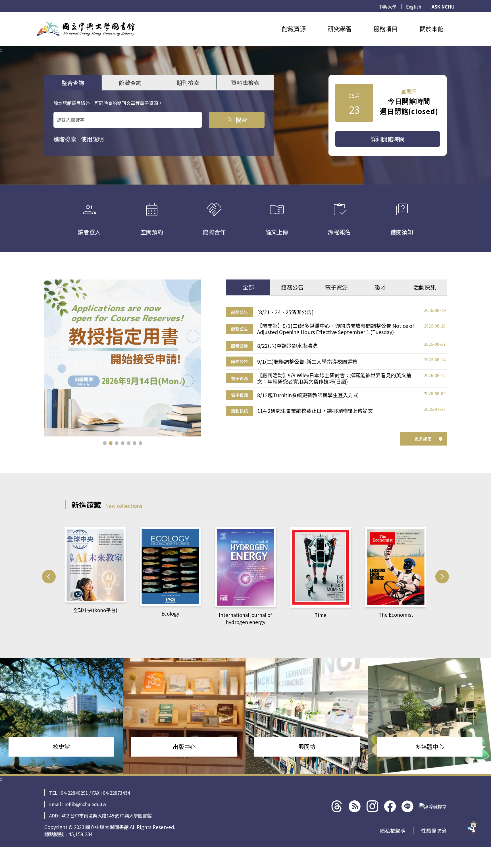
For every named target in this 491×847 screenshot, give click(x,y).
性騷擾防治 (434, 830)
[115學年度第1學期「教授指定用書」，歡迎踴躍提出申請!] (122, 357)
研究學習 (340, 28)
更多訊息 (423, 439)
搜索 (236, 119)
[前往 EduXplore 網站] (472, 828)
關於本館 (432, 28)
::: (1, 15)
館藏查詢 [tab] (130, 82)
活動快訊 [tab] (424, 287)
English (413, 6)
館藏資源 (294, 28)
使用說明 (92, 139)
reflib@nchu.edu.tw (85, 804)
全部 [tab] (248, 287)
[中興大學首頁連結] (85, 29)
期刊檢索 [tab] (187, 82)
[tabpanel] (336, 361)
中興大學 (387, 6)
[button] (105, 443)
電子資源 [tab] (336, 287)
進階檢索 (64, 139)
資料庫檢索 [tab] (245, 82)
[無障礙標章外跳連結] (433, 806)
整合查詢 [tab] (72, 82)
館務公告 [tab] (292, 287)
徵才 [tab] (380, 287)
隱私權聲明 (392, 830)
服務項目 (386, 28)
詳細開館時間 (388, 139)
